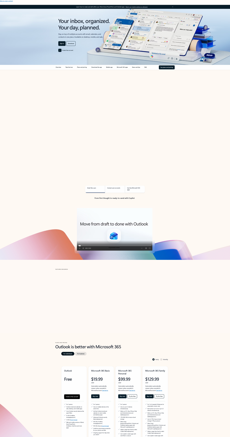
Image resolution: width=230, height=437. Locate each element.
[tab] (61, 89)
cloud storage (73, 410)
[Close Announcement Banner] (172, 7)
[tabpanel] (114, 122)
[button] (62, 311)
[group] (74, 295)
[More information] (79, 407)
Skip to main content (6, 1)
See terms (105, 382)
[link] (58, 68)
